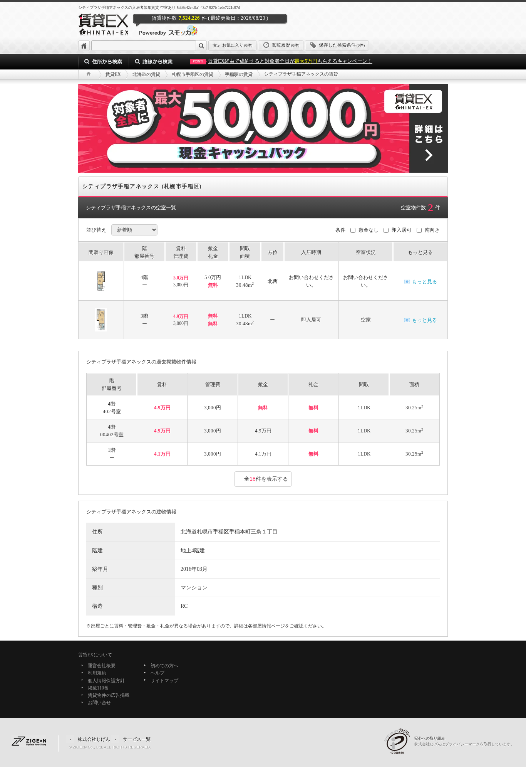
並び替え (96, 230)
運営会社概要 (102, 665)
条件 (340, 230)
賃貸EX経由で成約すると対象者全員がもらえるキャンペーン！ (282, 61)
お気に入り (237, 45)
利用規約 (97, 673)
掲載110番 (98, 688)
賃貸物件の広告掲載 (108, 695)
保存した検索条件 (342, 45)
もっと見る (420, 281)
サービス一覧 (137, 739)
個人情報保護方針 (106, 680)
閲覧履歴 (285, 45)
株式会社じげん (94, 739)
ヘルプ (157, 673)
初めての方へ (164, 665)
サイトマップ (164, 680)
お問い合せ (99, 703)
